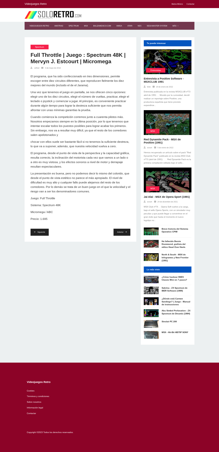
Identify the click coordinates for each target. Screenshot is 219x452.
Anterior (120, 232)
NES (139, 26)
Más (174, 26)
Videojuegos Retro (39, 26)
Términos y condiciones (38, 396)
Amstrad (58, 26)
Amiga (119, 26)
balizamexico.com (102, 26)
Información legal (35, 407)
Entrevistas (155, 70)
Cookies (30, 391)
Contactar (31, 413)
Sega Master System (157, 26)
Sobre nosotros (34, 402)
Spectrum (74, 26)
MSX (86, 26)
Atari (129, 26)
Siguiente (41, 232)
